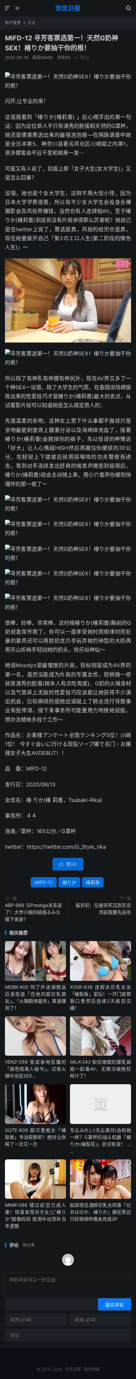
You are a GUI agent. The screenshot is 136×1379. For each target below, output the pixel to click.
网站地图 (92, 1369)
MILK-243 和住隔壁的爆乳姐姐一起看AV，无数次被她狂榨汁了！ (100, 1069)
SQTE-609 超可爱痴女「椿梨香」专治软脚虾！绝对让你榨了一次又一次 (35, 1137)
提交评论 (114, 1304)
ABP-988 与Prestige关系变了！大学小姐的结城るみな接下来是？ (33, 912)
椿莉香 (93, 882)
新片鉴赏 (13, 22)
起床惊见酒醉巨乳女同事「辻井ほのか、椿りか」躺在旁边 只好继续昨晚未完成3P (100, 1212)
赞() (82, 57)
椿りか (69, 882)
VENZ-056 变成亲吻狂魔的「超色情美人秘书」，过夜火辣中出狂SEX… (35, 1069)
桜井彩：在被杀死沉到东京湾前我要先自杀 (103, 908)
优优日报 (68, 8)
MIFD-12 (44, 882)
